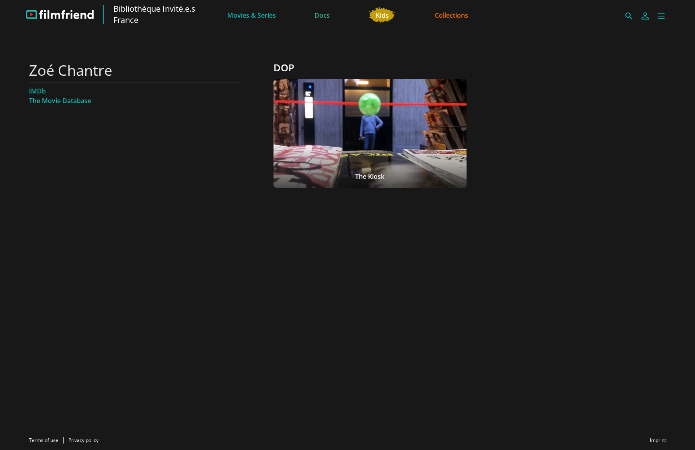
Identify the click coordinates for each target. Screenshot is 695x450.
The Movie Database (60, 100)
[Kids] (382, 14)
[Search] (629, 16)
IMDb (37, 91)
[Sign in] (645, 16)
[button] (661, 16)
